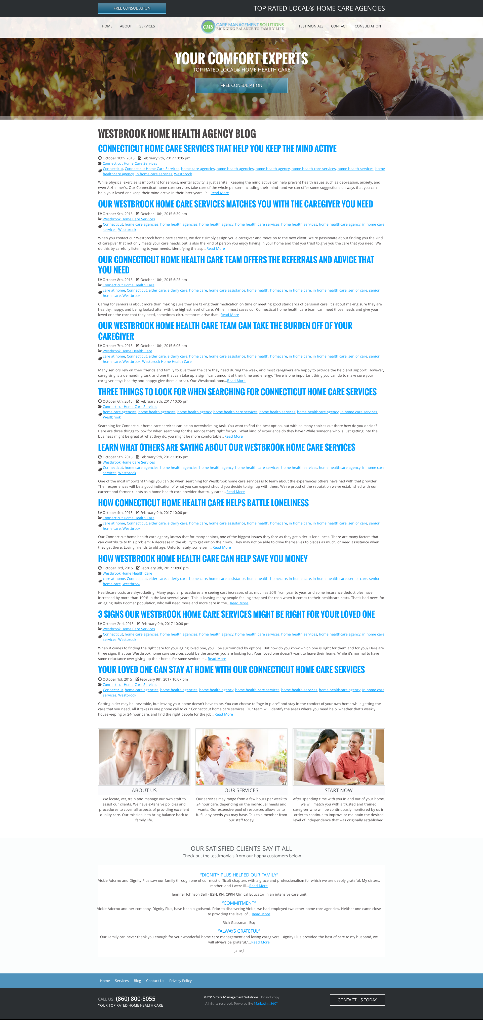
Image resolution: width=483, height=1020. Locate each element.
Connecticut (113, 168)
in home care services (154, 173)
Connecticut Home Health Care (128, 285)
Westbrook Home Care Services (129, 219)
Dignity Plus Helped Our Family (239, 875)
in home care (300, 290)
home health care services (314, 168)
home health (257, 290)
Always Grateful (239, 931)
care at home (114, 290)
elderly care (177, 290)
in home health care (330, 290)
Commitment (239, 903)
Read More (220, 192)
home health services (356, 168)
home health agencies (235, 168)
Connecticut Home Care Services (130, 163)
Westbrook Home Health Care (127, 350)
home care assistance (227, 290)
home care (198, 290)
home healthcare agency (339, 224)
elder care (157, 290)
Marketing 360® (266, 1004)
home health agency (273, 168)
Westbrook (183, 173)
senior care (357, 290)
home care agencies (198, 168)
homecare (278, 290)
